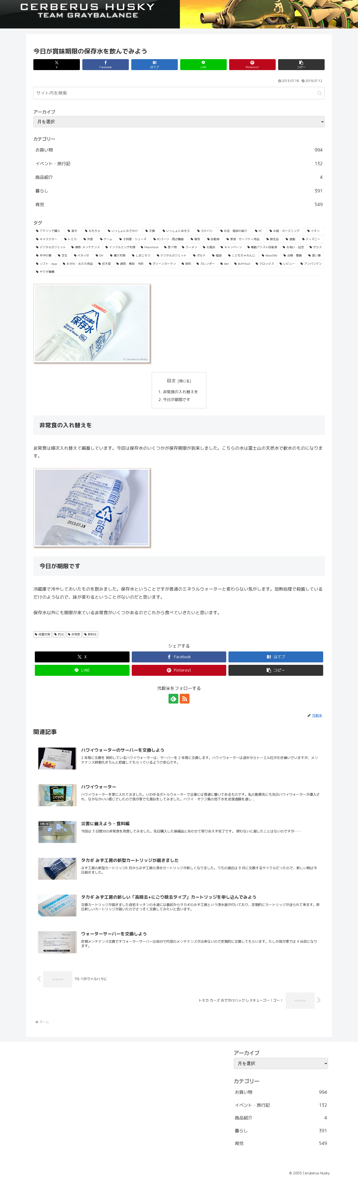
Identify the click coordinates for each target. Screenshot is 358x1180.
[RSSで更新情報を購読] (184, 699)
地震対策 (44, 634)
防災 (61, 634)
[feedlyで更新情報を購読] (173, 699)
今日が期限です (177, 399)
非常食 (75, 634)
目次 (171, 381)
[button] (301, 64)
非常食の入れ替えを (181, 391)
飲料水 (92, 634)
